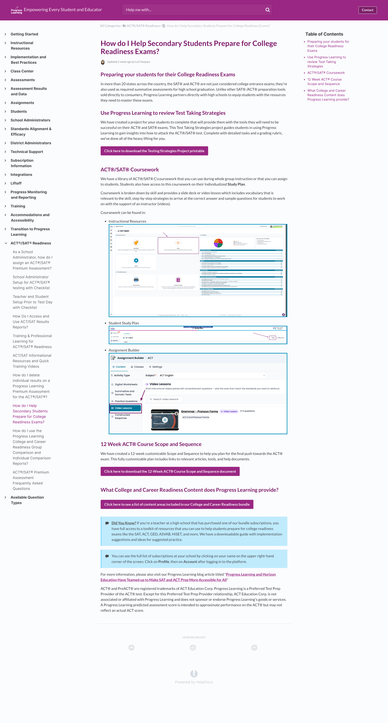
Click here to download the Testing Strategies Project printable (154, 151)
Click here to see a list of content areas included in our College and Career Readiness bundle (177, 504)
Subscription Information (22, 163)
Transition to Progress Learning (30, 232)
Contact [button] (367, 10)
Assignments (22, 103)
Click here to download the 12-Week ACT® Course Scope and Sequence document (170, 471)
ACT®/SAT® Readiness (31, 243)
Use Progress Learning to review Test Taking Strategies (326, 61)
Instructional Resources (22, 46)
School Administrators (30, 120)
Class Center (22, 71)
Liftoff (16, 183)
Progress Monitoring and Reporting (29, 195)
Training (18, 206)
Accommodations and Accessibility (30, 218)
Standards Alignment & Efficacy (31, 132)
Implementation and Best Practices (28, 60)
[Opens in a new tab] (194, 674)
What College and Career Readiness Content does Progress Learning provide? (328, 95)
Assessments (23, 80)
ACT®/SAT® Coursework (326, 73)
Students (19, 111)
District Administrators (31, 143)
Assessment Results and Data (29, 91)
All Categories (110, 26)
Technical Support (27, 152)
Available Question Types (27, 500)
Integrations (21, 175)
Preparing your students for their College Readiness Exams (328, 46)
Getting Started (24, 34)
